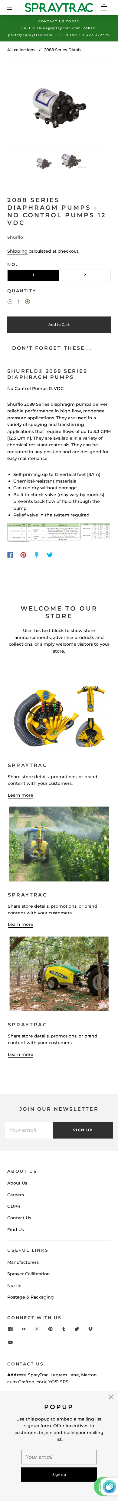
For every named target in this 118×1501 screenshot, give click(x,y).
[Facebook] (10, 555)
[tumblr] (63, 1329)
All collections (21, 49)
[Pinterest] (23, 555)
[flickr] (23, 1329)
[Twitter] (50, 555)
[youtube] (10, 1342)
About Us (17, 1183)
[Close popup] (111, 1397)
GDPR (13, 1206)
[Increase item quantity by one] (27, 302)
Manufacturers (23, 1262)
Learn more (20, 795)
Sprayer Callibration (28, 1274)
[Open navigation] (14, 7)
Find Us (15, 1229)
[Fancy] (36, 555)
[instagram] (37, 1329)
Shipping (17, 251)
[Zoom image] (59, 107)
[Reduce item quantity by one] (10, 302)
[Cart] (104, 7)
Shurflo (15, 237)
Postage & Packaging (30, 1297)
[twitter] (77, 1329)
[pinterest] (50, 1329)
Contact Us (19, 1218)
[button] (20, 107)
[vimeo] (90, 1329)
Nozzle (14, 1285)
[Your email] (29, 1130)
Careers (15, 1195)
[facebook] (10, 1329)
